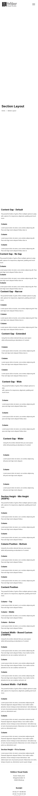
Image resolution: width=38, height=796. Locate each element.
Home (3, 111)
